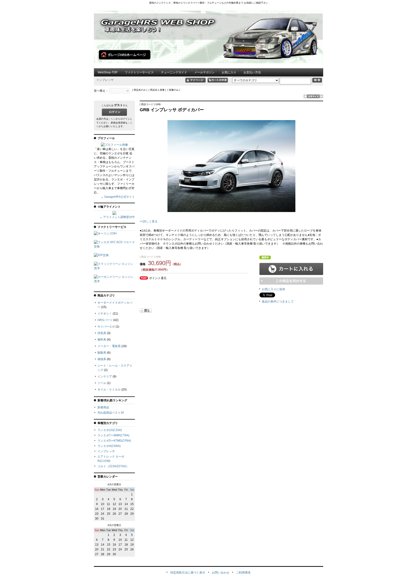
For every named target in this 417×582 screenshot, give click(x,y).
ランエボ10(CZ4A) (109, 430)
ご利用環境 (243, 572)
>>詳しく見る (149, 221)
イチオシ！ (104, 313)
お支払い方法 (252, 72)
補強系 (101, 359)
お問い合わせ (220, 572)
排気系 (101, 333)
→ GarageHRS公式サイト (118, 197)
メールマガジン (204, 72)
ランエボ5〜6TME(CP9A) (114, 440)
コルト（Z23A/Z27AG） (113, 466)
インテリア (104, 376)
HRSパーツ (104, 320)
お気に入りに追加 (273, 289)
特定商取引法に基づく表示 (187, 572)
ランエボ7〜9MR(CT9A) (113, 435)
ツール (101, 383)
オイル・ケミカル (109, 389)
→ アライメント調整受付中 (117, 217)
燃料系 (101, 339)
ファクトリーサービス (139, 72)
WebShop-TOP (108, 72)
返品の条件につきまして (278, 301)
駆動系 (101, 352)
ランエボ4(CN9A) (109, 446)
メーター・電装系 (109, 346)
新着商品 (103, 407)
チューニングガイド (174, 72)
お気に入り (229, 72)
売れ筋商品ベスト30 (110, 412)
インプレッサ (106, 451)
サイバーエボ (106, 326)
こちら (112, 118)
